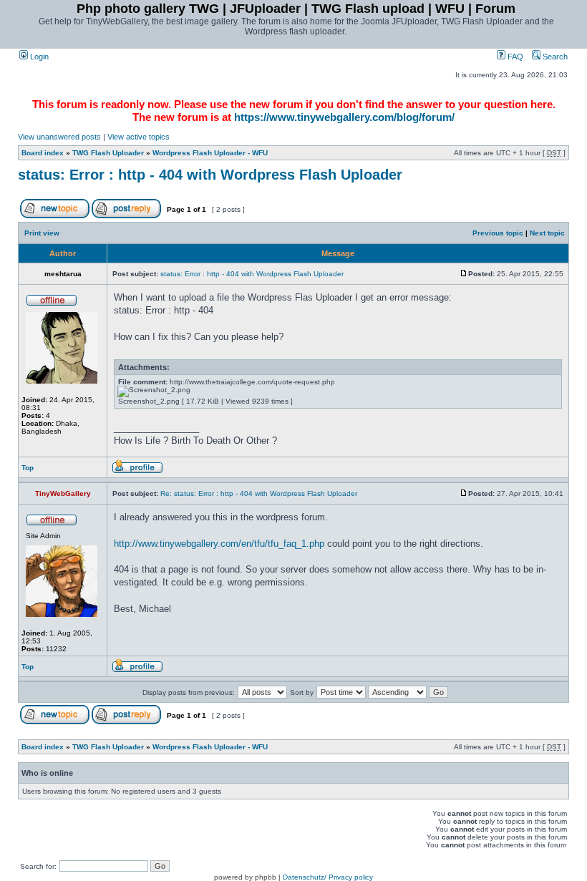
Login (38, 56)
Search (554, 56)
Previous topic (497, 233)
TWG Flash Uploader (108, 153)
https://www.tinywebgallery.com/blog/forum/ (344, 117)
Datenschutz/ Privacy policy (328, 877)
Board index (42, 153)
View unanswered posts (59, 136)
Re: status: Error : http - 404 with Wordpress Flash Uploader (258, 493)
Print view (41, 233)
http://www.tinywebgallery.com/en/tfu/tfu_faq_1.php (219, 543)
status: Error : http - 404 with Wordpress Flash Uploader (210, 174)
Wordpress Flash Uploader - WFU (210, 153)
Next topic (547, 233)
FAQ (514, 56)
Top (27, 468)
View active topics (138, 136)
